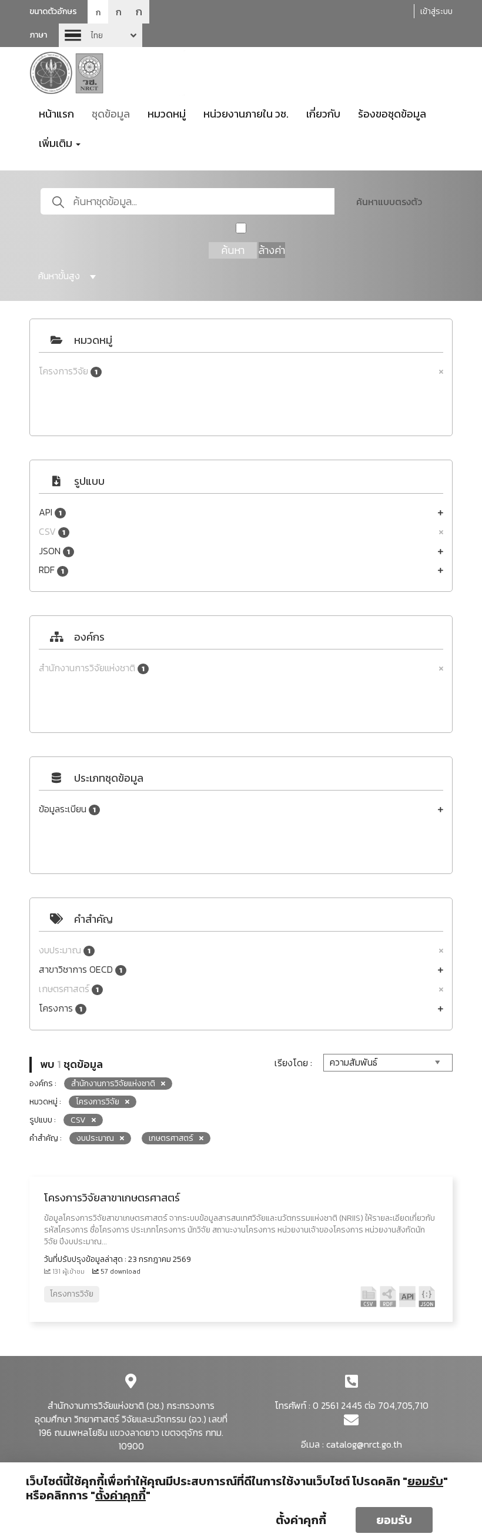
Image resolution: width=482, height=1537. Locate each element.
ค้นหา (233, 250)
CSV (52, 531)
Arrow (100, 35)
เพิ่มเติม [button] (57, 143)
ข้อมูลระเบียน (67, 809)
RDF (51, 570)
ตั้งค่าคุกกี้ (301, 1520)
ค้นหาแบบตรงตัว (389, 202)
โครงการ (60, 1008)
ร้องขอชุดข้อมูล (392, 114)
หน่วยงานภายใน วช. (246, 114)
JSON (54, 551)
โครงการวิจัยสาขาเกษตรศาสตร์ (112, 1198)
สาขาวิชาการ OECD (80, 969)
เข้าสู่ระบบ (436, 11)
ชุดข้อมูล (111, 114)
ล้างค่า (272, 250)
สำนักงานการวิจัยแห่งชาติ (92, 668)
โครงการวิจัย (68, 371)
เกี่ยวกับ (323, 114)
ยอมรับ (394, 1520)
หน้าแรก (56, 114)
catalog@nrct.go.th (364, 1444)
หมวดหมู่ (167, 114)
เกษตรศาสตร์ (69, 989)
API (50, 512)
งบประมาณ (65, 950)
